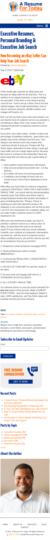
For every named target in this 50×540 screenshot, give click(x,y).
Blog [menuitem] (44, 525)
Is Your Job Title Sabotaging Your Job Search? (26, 409)
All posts (4, 322)
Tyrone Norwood (18, 65)
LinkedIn (19, 314)
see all (3, 448)
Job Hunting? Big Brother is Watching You (23, 406)
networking (27, 314)
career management (15, 435)
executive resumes (15, 432)
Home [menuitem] (5, 525)
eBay (35, 314)
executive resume (14, 444)
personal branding (14, 438)
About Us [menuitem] (17, 525)
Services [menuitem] (31, 525)
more (3, 310)
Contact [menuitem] (25, 527)
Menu (40, 25)
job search (11, 314)
